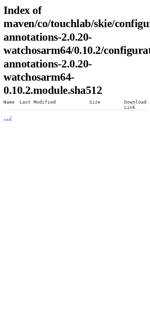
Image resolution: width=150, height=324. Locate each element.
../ (7, 118)
